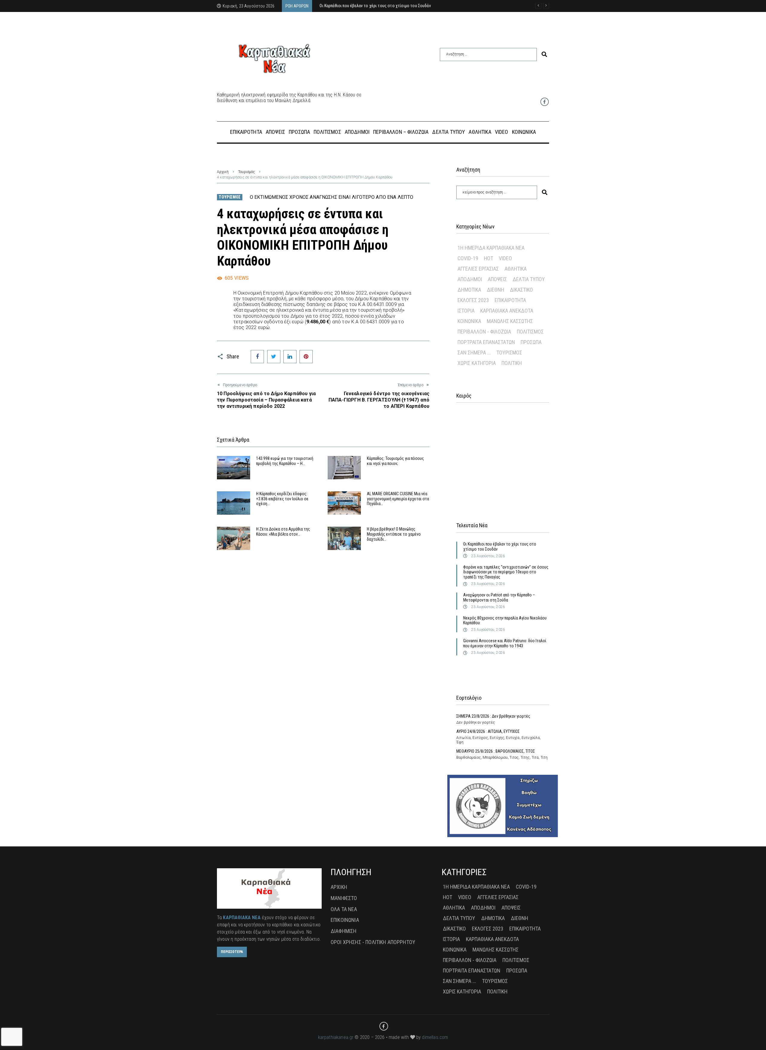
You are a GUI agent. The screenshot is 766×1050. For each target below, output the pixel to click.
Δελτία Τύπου (529, 279)
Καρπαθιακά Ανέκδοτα (506, 310)
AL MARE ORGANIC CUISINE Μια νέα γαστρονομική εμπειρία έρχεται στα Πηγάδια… (398, 498)
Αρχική (223, 172)
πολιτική (511, 363)
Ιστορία (466, 310)
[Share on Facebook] (257, 356)
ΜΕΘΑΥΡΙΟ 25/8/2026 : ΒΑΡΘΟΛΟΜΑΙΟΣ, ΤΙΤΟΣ (495, 751)
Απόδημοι (470, 279)
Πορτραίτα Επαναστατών (486, 342)
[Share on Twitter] (273, 356)
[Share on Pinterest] (306, 356)
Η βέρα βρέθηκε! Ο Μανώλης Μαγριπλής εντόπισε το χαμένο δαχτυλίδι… (394, 534)
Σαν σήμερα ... (474, 352)
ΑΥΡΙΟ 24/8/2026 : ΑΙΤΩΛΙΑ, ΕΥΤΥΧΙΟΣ (488, 731)
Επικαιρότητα (510, 300)
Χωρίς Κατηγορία (477, 363)
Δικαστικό (521, 290)
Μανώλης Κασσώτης (510, 321)
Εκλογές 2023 (473, 300)
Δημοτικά (469, 290)
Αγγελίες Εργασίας (478, 269)
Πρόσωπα (531, 342)
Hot (488, 258)
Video (505, 258)
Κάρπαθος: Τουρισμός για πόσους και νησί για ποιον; (395, 461)
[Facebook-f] (544, 102)
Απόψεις (497, 279)
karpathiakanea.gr (336, 1037)
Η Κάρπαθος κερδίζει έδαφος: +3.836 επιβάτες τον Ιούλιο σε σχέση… (282, 498)
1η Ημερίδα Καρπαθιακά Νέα (491, 248)
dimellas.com (435, 1037)
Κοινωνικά (469, 321)
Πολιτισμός (530, 331)
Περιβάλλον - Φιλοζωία (484, 331)
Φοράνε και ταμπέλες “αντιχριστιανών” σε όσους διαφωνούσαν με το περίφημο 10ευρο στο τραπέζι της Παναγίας (505, 572)
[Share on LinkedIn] (290, 356)
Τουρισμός (246, 172)
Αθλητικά (515, 269)
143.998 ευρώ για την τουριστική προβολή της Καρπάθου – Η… (284, 461)
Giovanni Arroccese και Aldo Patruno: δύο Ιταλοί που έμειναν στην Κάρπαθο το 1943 (504, 643)
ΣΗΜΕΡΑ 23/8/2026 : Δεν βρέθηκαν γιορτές (493, 716)
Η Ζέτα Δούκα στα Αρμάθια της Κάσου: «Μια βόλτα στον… (283, 532)
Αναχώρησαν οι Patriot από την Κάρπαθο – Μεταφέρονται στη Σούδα (499, 597)
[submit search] (544, 54)
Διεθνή (495, 290)
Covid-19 (468, 258)
